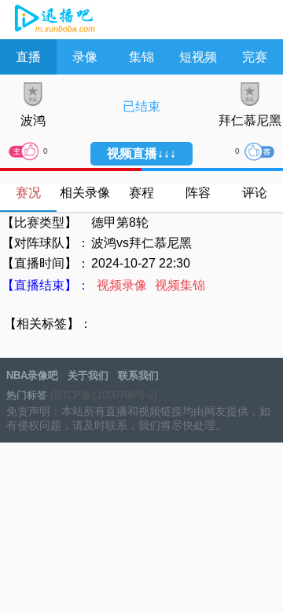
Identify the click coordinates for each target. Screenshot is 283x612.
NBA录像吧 (53, 20)
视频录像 (122, 285)
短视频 (198, 57)
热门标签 (26, 395)
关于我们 (88, 375)
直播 (28, 57)
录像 (84, 57)
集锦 (141, 57)
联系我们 (138, 375)
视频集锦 (180, 285)
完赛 (254, 57)
